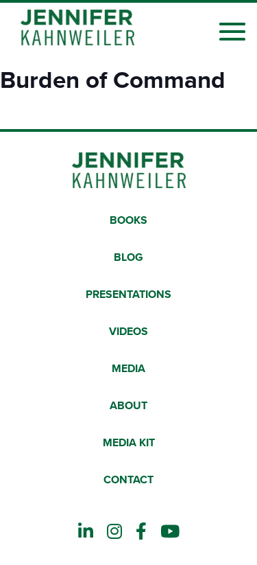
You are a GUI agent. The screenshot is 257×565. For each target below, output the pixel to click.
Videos (128, 331)
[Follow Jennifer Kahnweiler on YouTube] (170, 532)
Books (128, 220)
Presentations (128, 294)
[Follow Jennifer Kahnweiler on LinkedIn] (85, 532)
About (128, 406)
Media (128, 368)
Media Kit (129, 443)
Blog (128, 257)
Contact (128, 480)
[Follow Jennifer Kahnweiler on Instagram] (114, 532)
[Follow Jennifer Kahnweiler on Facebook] (141, 532)
